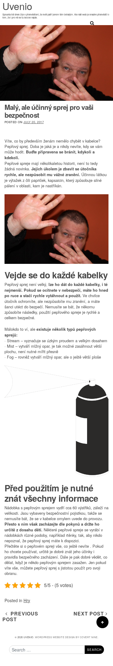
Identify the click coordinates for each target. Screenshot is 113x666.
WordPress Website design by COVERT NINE (66, 637)
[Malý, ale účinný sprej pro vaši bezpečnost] (56, 63)
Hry (27, 600)
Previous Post (20, 616)
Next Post (89, 613)
